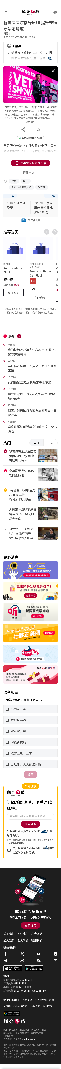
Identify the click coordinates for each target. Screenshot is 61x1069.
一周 (50, 443)
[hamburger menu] (5, 12)
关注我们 (22, 934)
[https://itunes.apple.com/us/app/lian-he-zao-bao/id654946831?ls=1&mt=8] (12, 968)
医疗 (25, 181)
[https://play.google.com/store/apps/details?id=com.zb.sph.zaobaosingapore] (34, 968)
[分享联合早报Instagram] (56, 954)
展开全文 (28, 172)
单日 (36, 443)
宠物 (14, 181)
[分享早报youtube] (39, 954)
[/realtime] (19, 336)
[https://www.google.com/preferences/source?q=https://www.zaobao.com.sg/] (12, 1013)
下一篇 (51, 196)
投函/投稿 (9, 947)
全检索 (7, 1006)
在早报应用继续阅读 (33, 163)
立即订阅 (30, 925)
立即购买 (13, 293)
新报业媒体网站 (11, 999)
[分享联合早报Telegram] (5, 961)
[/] (30, 12)
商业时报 (47, 1006)
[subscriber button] (55, 12)
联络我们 (36, 940)
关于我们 (9, 934)
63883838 (20, 983)
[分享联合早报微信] (39, 961)
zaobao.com (28, 1038)
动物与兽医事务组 (21, 187)
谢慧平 (7, 33)
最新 (12, 336)
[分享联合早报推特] (22, 954)
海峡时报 (35, 1006)
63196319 (27, 979)
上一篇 (10, 196)
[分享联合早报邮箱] (56, 961)
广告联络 (36, 934)
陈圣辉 (41, 187)
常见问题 (22, 940)
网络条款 (27, 999)
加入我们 (9, 940)
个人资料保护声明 (44, 999)
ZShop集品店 (20, 1006)
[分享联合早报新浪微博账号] (22, 961)
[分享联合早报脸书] (5, 954)
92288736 (40, 990)
